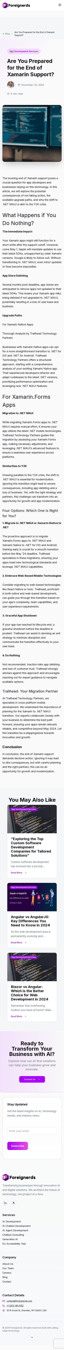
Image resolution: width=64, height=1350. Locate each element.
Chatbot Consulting (13, 1234)
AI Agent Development (15, 1230)
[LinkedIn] (5, 1203)
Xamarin (14, 240)
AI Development (11, 1221)
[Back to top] (32, 1338)
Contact (6, 1281)
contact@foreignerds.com (19, 1301)
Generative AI (10, 1239)
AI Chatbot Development (16, 1225)
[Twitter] (14, 1203)
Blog (7, 33)
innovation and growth (16, 737)
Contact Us (29, 1079)
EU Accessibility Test (14, 1243)
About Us (7, 1263)
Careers (6, 1272)
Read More (16, 872)
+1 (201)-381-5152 (15, 1305)
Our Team (8, 1268)
